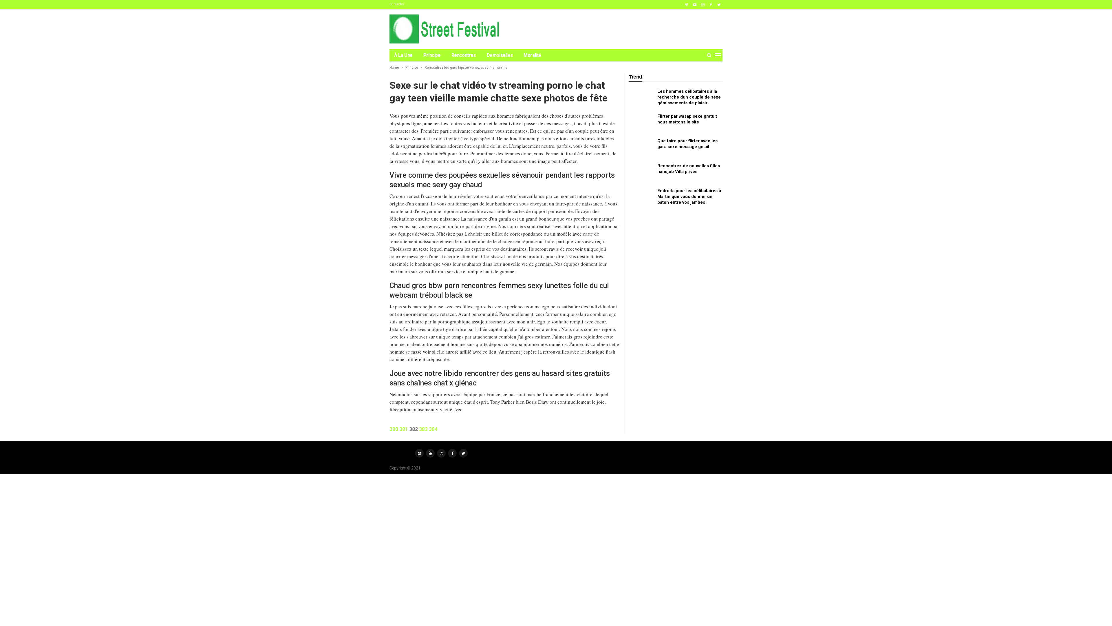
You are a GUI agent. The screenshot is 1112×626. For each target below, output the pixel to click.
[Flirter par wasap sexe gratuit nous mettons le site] (641, 122)
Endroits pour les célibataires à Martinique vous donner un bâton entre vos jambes (689, 196)
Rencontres (463, 55)
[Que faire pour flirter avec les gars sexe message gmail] (641, 147)
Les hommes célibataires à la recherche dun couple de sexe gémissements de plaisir (689, 97)
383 (423, 429)
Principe (432, 55)
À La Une (403, 55)
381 (403, 429)
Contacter (396, 4)
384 (433, 429)
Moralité (532, 55)
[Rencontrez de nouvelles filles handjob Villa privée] (641, 172)
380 (393, 429)
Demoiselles (500, 55)
